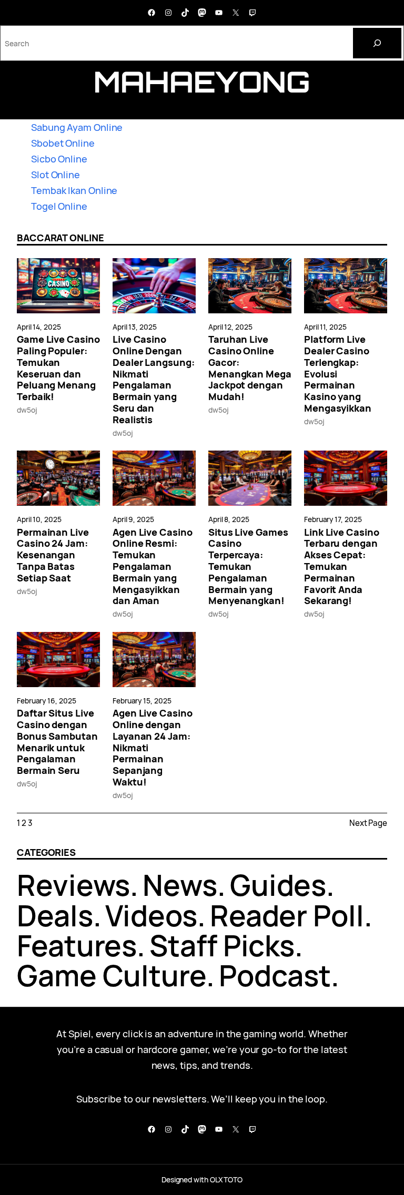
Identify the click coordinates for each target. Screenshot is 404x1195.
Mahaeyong (202, 81)
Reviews (73, 884)
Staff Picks (222, 945)
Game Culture (111, 975)
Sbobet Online (63, 143)
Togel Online (59, 206)
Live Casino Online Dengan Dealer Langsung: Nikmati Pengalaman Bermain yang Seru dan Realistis (154, 379)
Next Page (368, 823)
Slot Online (55, 174)
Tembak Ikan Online (74, 190)
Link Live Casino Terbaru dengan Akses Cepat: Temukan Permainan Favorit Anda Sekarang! (341, 567)
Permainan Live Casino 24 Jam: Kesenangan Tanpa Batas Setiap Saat (53, 555)
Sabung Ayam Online (77, 127)
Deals (55, 915)
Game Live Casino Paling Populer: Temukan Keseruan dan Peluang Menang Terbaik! (58, 368)
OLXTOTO (226, 1179)
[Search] (377, 43)
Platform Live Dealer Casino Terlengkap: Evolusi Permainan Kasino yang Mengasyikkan (337, 374)
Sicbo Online (59, 158)
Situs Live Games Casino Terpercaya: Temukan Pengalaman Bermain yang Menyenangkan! (248, 567)
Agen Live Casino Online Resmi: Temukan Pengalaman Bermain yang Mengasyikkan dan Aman (153, 567)
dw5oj (27, 410)
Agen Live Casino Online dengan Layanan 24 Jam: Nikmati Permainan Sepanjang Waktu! (153, 748)
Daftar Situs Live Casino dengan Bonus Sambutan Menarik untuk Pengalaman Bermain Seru (57, 742)
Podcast (275, 975)
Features (77, 945)
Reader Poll (287, 915)
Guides (278, 884)
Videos (151, 915)
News (180, 884)
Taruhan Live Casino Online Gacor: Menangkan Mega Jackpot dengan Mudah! (249, 368)
